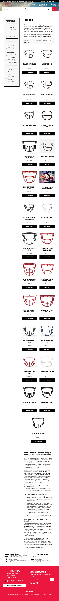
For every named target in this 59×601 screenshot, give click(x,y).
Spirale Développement (37, 599)
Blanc (10, 69)
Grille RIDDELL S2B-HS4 (47, 371)
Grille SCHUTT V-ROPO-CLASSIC (29, 187)
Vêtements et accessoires (31, 9)
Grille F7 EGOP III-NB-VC (47, 156)
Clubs (54, 9)
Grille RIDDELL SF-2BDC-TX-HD (29, 157)
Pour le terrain (18, 9)
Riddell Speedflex (13, 55)
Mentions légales (24, 594)
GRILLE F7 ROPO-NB (47, 64)
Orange (11, 76)
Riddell (11, 45)
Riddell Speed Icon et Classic (13, 57)
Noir (10, 74)
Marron (11, 81)
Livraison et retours (13, 594)
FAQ (50, 594)
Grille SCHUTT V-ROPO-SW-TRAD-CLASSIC (47, 280)
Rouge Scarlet (13, 72)
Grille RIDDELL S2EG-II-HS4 (29, 341)
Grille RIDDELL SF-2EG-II (29, 403)
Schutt (11, 48)
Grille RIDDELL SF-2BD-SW (47, 126)
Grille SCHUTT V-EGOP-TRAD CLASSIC (47, 249)
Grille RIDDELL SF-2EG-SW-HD (29, 249)
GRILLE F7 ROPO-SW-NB (29, 64)
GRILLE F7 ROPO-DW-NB (29, 125)
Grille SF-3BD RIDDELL (47, 218)
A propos (45, 594)
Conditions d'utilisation (35, 594)
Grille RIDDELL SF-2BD (38, 433)
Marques (48, 9)
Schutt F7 (11, 60)
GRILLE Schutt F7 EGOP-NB (29, 95)
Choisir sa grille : (30, 452)
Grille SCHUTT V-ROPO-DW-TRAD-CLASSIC (29, 310)
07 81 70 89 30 (10, 578)
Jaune (10, 79)
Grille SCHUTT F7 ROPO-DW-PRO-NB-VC (29, 218)
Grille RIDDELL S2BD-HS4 (29, 372)
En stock (11, 27)
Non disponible (13, 30)
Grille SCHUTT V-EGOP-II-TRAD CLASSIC (47, 310)
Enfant (41, 9)
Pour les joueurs (7, 9)
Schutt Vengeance (13, 62)
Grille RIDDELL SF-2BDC (47, 402)
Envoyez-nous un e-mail (14, 585)
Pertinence (47, 41)
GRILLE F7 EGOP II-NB (47, 95)
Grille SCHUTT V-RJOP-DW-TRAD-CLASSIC (29, 280)
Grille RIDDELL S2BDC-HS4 (47, 341)
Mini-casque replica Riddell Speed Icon (47, 187)
